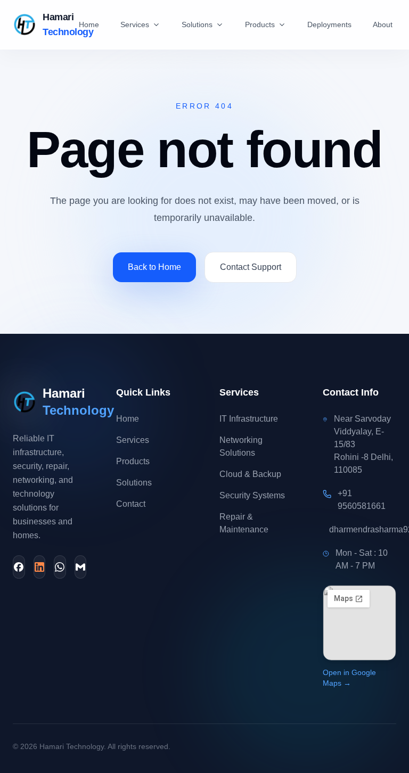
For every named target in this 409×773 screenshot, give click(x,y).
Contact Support (250, 267)
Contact (130, 503)
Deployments (329, 24)
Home (89, 24)
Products (260, 24)
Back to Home (154, 267)
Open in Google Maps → (349, 677)
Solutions (197, 24)
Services (134, 24)
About (382, 24)
